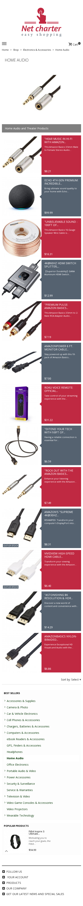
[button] (6, 851)
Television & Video (18, 796)
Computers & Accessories (23, 733)
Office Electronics (18, 764)
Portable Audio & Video (21, 771)
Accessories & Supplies (21, 701)
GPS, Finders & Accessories (24, 745)
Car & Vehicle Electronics (22, 713)
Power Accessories (18, 777)
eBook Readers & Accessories (26, 739)
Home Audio (15, 758)
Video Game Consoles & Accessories (30, 803)
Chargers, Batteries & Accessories (28, 726)
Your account (17, 877)
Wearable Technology (20, 815)
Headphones (15, 752)
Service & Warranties (20, 790)
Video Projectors (17, 809)
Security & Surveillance (21, 783)
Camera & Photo (17, 707)
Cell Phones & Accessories (23, 720)
